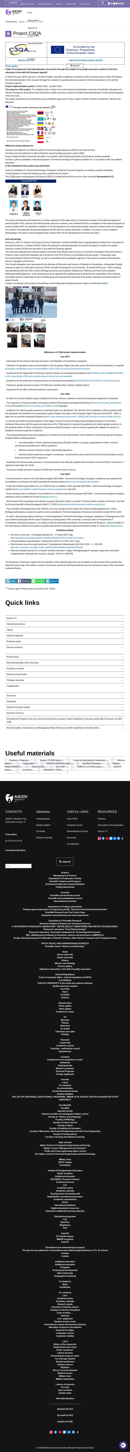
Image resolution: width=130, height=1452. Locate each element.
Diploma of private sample (18, 707)
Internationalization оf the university (22, 663)
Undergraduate (43, 819)
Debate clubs (65, 1393)
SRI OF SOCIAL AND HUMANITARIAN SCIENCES (65, 943)
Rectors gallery (65, 966)
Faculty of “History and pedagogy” (65, 1117)
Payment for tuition (65, 1330)
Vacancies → (28, 770)
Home (65, 952)
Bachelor (65, 1222)
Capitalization (13, 686)
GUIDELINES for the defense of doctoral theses (97, 381)
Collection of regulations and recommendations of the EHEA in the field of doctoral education (47, 369)
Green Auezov (33, 20)
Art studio (65, 1029)
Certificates (65, 1287)
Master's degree (43, 825)
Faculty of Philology (65, 1120)
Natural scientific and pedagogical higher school (65, 1114)
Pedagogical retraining (65, 1276)
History (65, 960)
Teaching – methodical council (65, 1048)
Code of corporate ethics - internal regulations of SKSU (65, 977)
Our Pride (65, 989)
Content (65, 1253)
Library (10, 630)
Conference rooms (65, 1012)
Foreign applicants (65, 1074)
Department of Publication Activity (65, 878)
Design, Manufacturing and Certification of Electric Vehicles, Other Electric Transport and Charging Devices (65, 938)
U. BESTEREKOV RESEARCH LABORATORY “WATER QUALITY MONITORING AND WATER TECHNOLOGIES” (65, 926)
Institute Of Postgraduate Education (65, 1170)
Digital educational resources (65, 1208)
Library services (65, 1353)
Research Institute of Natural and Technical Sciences (65, 924)
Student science (65, 1364)
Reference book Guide (17, 674)
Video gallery (65, 1009)
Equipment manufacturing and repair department (65, 915)
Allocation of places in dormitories (65, 1327)
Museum (65, 1020)
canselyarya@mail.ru (15, 850)
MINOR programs (65, 1239)
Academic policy (65, 1188)
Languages (28, 11)
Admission (65, 1062)
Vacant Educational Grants (65, 1091)
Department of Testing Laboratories (65, 907)
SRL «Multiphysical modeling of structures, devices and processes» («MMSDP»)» (65, 935)
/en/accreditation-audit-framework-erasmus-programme (41, 489)
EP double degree (65, 1236)
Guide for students (15, 636)
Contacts (31, 59)
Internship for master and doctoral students (65, 1324)
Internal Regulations (65, 974)
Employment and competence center (65, 1060)
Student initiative (65, 1094)
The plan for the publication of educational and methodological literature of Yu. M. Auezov (65, 1250)
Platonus (102, 819)
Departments (65, 1051)
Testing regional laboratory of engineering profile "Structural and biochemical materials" (65, 909)
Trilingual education (15, 680)
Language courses (65, 1333)
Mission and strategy (65, 963)
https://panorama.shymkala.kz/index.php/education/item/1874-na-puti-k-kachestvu (47, 538)
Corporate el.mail (74, 825)
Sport (65, 992)
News (65, 1284)
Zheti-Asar (65, 1026)
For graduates (33, 36)
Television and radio (65, 1032)
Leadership (65, 1043)
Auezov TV (12, 618)
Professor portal (14, 641)
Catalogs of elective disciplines (65, 1310)
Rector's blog (12, 657)
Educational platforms (65, 1205)
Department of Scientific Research (65, 921)
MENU (14, 3)
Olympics (65, 1367)
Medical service (65, 1373)
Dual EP (65, 1242)
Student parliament (65, 1362)
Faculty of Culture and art (65, 1122)
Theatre (65, 1023)
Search (76, 65)
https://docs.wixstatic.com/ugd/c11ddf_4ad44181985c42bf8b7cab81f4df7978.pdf (46, 547)
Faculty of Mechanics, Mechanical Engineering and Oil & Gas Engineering (65, 1131)
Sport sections (65, 1390)
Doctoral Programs (65, 1071)
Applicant (31, 28)
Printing (65, 1034)
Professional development (65, 1270)
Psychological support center (65, 1356)
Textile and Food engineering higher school (65, 1151)
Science (59, 4)
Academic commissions (65, 1199)
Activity (65, 1256)
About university (27, 4)
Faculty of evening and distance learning (65, 1137)
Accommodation (65, 1088)
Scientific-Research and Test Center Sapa (65, 912)
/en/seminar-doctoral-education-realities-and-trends (81, 504)
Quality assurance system (65, 986)
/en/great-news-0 (48, 497)
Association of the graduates (110, 825)
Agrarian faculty (65, 1111)
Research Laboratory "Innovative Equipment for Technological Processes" (65, 932)
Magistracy (65, 1225)
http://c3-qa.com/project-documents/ (60, 417)
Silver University (65, 1273)
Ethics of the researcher (65, 1344)
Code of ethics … (65, 1313)
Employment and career (65, 1347)
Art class (65, 1387)
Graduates (11, 701)
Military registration (65, 1379)
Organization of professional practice (65, 1197)
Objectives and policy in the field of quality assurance (65, 969)
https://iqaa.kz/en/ (113, 526)
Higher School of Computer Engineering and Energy (65, 1145)
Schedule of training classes (65, 1307)
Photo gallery (65, 1006)
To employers (73, 844)
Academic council (65, 1046)
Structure (65, 1040)
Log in (65, 1082)
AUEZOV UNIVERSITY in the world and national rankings (65, 983)
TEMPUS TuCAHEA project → (90, 767)
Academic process (44, 4)
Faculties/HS (71, 4)
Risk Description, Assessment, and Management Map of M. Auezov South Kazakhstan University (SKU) (53, 728)
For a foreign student (65, 1359)
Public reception (65, 1173)
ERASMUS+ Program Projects (65, 1179)
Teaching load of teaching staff (65, 1194)
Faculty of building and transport (65, 1128)
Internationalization (35, 43)
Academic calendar (15, 668)
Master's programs (65, 1068)
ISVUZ (65, 1202)
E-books (65, 1079)
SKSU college (65, 1162)
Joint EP (65, 1233)
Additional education (65, 1176)
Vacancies (11, 696)
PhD (65, 1228)
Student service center (65, 1321)
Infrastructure (65, 1003)
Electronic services (15, 713)
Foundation (65, 1165)
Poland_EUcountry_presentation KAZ (40, 406)
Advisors (65, 1316)
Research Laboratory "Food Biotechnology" (65, 929)
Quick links (32, 51)
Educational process (16, 624)
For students (85, 4)
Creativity (65, 995)
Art (65, 1017)
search (66, 861)
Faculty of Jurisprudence (65, 1134)
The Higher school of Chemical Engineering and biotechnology (65, 1154)
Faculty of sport (65, 1125)
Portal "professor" (65, 1350)
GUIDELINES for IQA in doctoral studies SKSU (99, 417)
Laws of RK (72, 819)
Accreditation (65, 980)
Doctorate (40, 831)
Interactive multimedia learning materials (65, 1211)
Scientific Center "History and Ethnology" (65, 946)
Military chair (65, 1159)
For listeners (65, 1281)
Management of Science (65, 875)
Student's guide (65, 1304)
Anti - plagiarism (65, 1319)
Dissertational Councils (77, 831)
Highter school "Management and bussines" (65, 1148)
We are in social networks (65, 1370)
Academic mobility (65, 1336)
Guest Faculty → (39, 767)
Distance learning (14, 647)
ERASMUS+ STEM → (54, 770)
